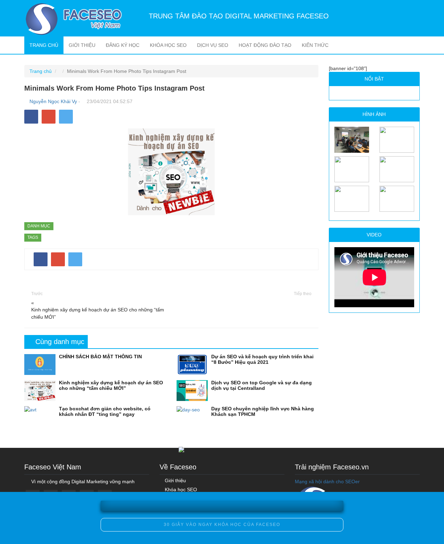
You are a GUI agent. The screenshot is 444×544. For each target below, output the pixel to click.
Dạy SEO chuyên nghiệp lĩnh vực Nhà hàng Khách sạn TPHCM (262, 411)
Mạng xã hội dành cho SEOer (327, 481)
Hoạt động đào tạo (265, 45)
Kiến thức (315, 45)
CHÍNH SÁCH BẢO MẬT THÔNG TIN (100, 356)
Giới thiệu (82, 45)
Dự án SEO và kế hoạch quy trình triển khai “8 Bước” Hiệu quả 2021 (262, 359)
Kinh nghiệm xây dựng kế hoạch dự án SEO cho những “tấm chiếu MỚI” (97, 313)
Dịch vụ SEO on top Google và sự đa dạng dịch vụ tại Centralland (261, 385)
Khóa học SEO (168, 45)
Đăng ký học (122, 45)
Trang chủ (46, 45)
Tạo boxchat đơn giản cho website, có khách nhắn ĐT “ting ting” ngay (105, 411)
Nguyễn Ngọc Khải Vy (53, 101)
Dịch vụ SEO (212, 45)
